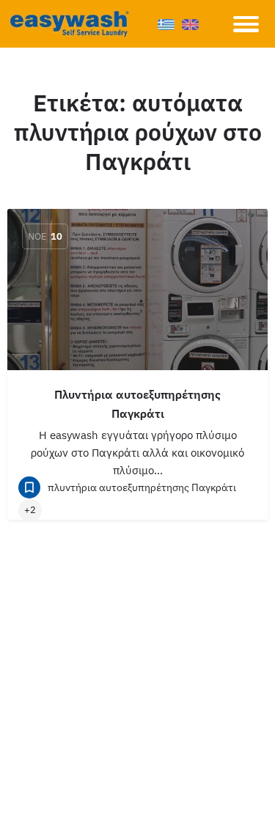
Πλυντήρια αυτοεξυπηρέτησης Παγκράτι (137, 404)
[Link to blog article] (137, 289)
